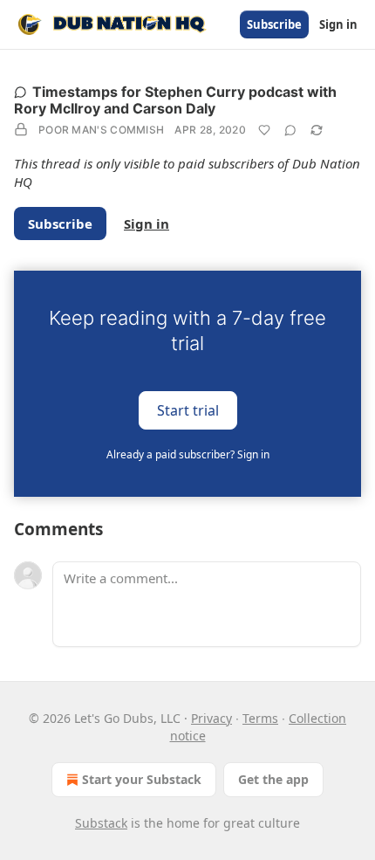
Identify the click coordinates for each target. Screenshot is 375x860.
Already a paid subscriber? (187, 454)
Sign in (338, 24)
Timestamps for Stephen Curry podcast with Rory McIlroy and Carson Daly (175, 100)
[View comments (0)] (290, 130)
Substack (101, 823)
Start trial (188, 409)
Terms (260, 718)
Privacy (211, 718)
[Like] (264, 130)
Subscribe (274, 24)
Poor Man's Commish (101, 129)
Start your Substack (141, 779)
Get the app (273, 779)
